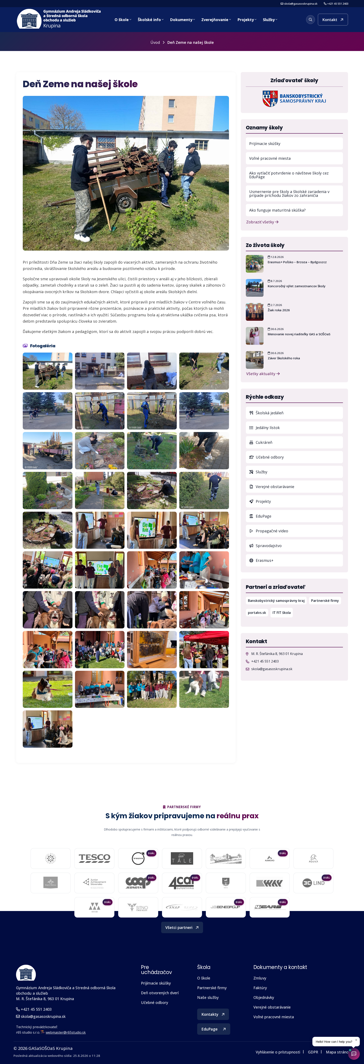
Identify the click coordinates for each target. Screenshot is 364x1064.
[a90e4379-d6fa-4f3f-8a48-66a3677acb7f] (204, 371)
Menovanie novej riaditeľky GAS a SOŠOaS (299, 334)
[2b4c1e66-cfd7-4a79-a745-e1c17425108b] (204, 410)
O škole (122, 19)
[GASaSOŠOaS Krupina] (26, 972)
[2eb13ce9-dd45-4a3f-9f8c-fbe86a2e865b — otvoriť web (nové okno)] (94, 858)
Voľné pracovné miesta (270, 158)
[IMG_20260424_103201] (152, 490)
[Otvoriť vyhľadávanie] (310, 19)
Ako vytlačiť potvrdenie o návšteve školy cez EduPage (289, 174)
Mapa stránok (338, 1052)
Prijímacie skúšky (264, 143)
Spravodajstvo (268, 545)
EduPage (299, 516)
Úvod (155, 42)
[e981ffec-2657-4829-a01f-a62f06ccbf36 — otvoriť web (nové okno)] (269, 883)
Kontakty (209, 1014)
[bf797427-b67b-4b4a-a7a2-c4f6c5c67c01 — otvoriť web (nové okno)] (94, 907)
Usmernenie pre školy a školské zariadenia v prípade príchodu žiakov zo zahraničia (289, 193)
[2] (100, 410)
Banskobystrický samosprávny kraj (277, 600)
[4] (152, 530)
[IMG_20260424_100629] (204, 450)
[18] (204, 649)
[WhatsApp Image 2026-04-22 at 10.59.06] (204, 490)
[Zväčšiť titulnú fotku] (126, 173)
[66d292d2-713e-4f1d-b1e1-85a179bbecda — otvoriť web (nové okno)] (138, 858)
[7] (47, 570)
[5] (100, 530)
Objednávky (263, 997)
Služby (269, 19)
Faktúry (260, 988)
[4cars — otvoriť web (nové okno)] (269, 907)
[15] (47, 649)
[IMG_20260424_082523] (152, 450)
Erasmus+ (264, 560)
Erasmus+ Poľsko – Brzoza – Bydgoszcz (297, 262)
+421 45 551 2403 (337, 3)
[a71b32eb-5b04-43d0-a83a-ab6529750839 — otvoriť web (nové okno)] (182, 883)
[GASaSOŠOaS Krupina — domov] (59, 19)
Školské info (149, 19)
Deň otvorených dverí (160, 993)
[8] (100, 570)
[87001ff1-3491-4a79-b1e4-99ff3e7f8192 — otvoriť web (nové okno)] (313, 858)
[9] (152, 570)
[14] (204, 609)
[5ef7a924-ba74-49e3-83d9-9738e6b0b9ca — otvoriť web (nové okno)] (182, 907)
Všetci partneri (179, 927)
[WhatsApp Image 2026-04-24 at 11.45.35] (204, 689)
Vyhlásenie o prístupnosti (278, 1052)
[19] (47, 689)
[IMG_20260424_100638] (100, 490)
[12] (100, 609)
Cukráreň (263, 442)
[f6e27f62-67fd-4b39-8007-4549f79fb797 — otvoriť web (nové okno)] (225, 883)
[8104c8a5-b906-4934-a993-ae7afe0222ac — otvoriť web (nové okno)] (226, 858)
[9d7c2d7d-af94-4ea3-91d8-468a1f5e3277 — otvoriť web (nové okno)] (138, 883)
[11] (47, 609)
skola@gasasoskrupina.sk (300, 3)
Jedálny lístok (299, 427)
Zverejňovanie (214, 19)
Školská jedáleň (269, 412)
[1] (152, 410)
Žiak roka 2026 (279, 310)
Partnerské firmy (325, 600)
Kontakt (329, 19)
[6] (204, 530)
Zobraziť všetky (260, 221)
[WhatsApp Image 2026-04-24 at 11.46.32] (47, 729)
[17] (152, 649)
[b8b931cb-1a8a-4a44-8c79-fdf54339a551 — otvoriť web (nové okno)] (138, 907)
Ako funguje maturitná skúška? (277, 210)
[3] (47, 450)
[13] (152, 609)
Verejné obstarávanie (274, 486)
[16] (100, 649)
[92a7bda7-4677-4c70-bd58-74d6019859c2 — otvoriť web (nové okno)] (51, 883)
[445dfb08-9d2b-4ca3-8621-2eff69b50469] (152, 371)
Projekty (245, 19)
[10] (204, 570)
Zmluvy (259, 978)
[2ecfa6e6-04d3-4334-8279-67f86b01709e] (47, 371)
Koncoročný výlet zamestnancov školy (296, 286)
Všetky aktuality (261, 373)
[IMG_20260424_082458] (100, 450)
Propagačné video (271, 530)
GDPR (313, 1052)
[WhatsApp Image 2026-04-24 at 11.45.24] (152, 689)
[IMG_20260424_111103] (47, 530)
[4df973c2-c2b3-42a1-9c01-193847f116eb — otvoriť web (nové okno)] (225, 907)
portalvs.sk (258, 612)
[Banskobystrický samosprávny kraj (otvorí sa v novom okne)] (294, 98)
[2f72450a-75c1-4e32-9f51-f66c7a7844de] (100, 371)
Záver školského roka (284, 358)
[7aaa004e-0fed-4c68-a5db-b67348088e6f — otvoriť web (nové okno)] (182, 858)
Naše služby (208, 997)
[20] (100, 689)
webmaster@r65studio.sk (66, 1032)
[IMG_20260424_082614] (47, 490)
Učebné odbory (269, 457)
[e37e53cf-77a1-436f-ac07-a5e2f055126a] (47, 410)
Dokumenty (181, 19)
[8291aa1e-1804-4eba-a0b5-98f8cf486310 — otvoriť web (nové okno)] (269, 858)
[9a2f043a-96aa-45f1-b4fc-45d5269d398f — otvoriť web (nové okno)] (94, 883)
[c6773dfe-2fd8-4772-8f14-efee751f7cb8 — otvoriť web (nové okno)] (313, 883)
